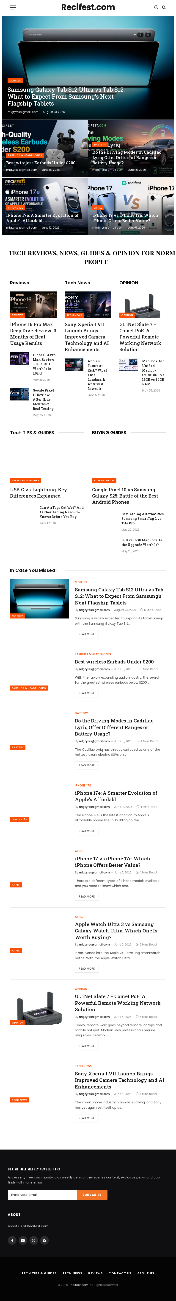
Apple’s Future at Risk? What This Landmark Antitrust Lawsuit (97, 375)
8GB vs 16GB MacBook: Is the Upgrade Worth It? (141, 542)
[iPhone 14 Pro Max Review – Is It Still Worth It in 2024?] (19, 358)
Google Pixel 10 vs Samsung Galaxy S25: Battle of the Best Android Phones (125, 496)
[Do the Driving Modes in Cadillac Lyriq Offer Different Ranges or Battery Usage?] (131, 148)
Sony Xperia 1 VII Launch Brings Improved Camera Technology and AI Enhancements (87, 336)
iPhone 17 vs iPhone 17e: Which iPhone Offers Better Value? (125, 218)
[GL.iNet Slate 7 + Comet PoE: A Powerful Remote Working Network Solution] (142, 304)
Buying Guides (104, 480)
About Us (145, 1273)
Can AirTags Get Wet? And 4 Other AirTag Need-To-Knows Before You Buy (61, 512)
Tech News (74, 315)
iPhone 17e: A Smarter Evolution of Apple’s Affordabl (42, 218)
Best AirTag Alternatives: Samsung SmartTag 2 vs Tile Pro (142, 518)
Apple (98, 208)
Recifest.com (78, 1285)
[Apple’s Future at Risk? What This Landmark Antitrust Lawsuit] (74, 364)
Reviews (17, 315)
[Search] (163, 7)
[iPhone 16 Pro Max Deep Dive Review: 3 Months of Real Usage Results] (33, 304)
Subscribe (92, 1194)
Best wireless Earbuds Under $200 (40, 162)
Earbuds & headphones (25, 155)
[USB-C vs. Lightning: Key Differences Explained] (47, 462)
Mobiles (15, 80)
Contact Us (120, 1273)
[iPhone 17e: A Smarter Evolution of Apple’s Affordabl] (45, 206)
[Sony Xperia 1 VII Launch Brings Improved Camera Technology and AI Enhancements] (88, 304)
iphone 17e (15, 208)
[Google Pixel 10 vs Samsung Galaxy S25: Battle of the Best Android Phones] (129, 462)
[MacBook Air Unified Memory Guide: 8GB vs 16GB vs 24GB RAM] (128, 364)
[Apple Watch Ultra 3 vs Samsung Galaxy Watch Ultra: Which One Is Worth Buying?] (39, 933)
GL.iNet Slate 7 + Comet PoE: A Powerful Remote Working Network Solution (140, 336)
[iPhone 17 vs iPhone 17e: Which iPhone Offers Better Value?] (131, 206)
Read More (87, 634)
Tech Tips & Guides (25, 480)
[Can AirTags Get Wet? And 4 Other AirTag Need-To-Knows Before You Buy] (22, 513)
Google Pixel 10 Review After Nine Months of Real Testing (43, 399)
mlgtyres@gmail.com (23, 112)
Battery (100, 144)
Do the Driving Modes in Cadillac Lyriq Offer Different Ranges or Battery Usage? (126, 157)
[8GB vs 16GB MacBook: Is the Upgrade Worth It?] (104, 546)
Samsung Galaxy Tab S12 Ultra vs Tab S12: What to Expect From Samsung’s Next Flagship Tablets (66, 96)
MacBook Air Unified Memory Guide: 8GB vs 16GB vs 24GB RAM (153, 372)
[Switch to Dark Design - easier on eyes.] (156, 7)
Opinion (127, 315)
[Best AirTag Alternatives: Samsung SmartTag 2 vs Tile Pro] (104, 520)
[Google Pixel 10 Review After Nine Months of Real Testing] (19, 394)
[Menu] (13, 7)
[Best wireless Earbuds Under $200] (45, 148)
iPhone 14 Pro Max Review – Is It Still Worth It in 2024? (44, 364)
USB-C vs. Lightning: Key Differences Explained (38, 493)
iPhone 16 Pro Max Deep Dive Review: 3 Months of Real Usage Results (33, 333)
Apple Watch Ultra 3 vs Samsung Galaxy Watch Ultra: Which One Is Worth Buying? (116, 930)
